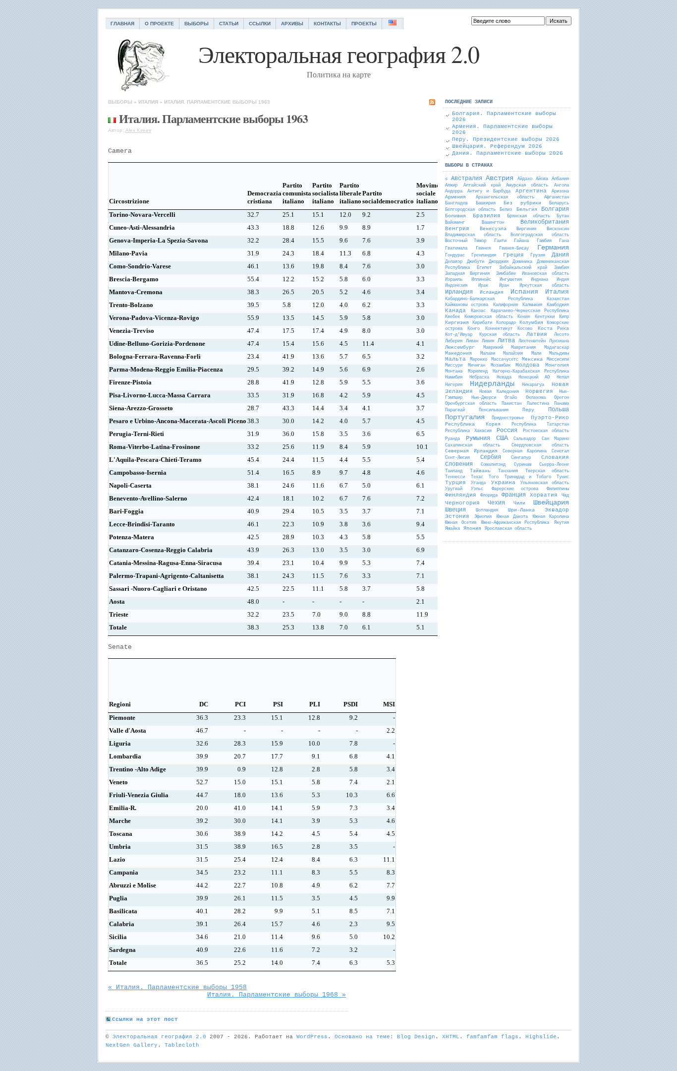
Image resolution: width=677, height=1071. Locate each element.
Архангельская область (505, 197)
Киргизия (457, 322)
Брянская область (528, 216)
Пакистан (511, 403)
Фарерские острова (515, 489)
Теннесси (455, 477)
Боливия (455, 216)
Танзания (508, 471)
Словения (459, 464)
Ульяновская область (544, 483)
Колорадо (506, 322)
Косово (524, 328)
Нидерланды (492, 384)
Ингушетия (511, 279)
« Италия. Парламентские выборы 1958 (177, 987)
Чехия (496, 503)
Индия (563, 279)
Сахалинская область (472, 445)
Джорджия (498, 261)
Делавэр (453, 261)
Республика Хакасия (468, 431)
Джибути (475, 261)
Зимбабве (506, 273)
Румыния (478, 438)
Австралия (466, 178)
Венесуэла (493, 229)
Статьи (228, 23)
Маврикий (493, 347)
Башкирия (486, 203)
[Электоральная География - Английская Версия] (392, 23)
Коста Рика (553, 328)
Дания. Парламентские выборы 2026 (507, 153)
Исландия (492, 292)
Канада (455, 311)
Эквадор (557, 510)
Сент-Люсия (457, 457)
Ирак (483, 285)
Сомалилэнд (493, 464)
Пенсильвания (493, 410)
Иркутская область (544, 285)
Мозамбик (500, 365)
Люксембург (460, 347)
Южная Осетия (460, 522)
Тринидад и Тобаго (528, 477)
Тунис (563, 477)
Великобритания (544, 222)
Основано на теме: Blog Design (385, 1037)
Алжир (451, 185)
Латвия (536, 334)
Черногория (462, 503)
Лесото (561, 334)
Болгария (555, 209)
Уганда (478, 483)
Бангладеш (456, 203)
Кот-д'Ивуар (458, 334)
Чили (519, 503)
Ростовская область (546, 431)
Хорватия (544, 495)
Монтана (453, 371)
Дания (560, 255)
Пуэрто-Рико (550, 418)
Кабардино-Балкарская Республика (489, 299)
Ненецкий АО (533, 377)
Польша (558, 409)
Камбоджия (558, 305)
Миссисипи (558, 359)
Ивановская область (545, 273)
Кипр (564, 317)
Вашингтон (493, 222)
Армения (455, 197)
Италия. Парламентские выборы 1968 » (276, 995)
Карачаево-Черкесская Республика (530, 311)
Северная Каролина (525, 451)
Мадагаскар (556, 347)
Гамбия (544, 241)
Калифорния (505, 305)
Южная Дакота (512, 516)
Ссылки (260, 23)
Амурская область (527, 185)
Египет (484, 267)
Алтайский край (482, 185)
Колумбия (531, 322)
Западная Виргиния (467, 273)
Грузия (537, 255)
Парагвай (455, 410)
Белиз (506, 209)
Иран (504, 285)
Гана (564, 241)
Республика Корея (473, 424)
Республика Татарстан (540, 424)
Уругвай (453, 489)
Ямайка (452, 528)
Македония (458, 353)
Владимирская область (473, 235)
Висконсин (558, 229)
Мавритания (523, 347)
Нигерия (453, 384)
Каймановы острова (466, 305)
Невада (504, 377)
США (502, 438)
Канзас (478, 311)
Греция (513, 255)
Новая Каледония (499, 391)
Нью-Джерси (483, 397)
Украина (503, 483)
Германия (553, 248)
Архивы (292, 23)
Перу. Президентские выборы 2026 (506, 139)
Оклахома (536, 397)
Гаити (500, 241)
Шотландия (487, 510)
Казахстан (558, 299)
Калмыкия (532, 305)
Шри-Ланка (521, 510)
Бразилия (487, 216)
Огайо (511, 397)
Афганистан (556, 197)
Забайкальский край (523, 267)
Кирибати (482, 322)
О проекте (159, 23)
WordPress (312, 1037)
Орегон (561, 397)
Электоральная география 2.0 (159, 1037)
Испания (524, 292)
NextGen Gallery (132, 1045)
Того (494, 477)
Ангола (561, 185)
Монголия (557, 365)
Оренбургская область (471, 403)
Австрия (499, 178)
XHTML (450, 1037)
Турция (455, 483)
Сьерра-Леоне (554, 464)
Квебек (452, 317)
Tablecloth (182, 1045)
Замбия (561, 267)
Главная (122, 23)
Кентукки (545, 317)
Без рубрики (522, 203)
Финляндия (460, 495)
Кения (523, 317)
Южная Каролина (551, 516)
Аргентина (531, 191)
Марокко (478, 359)
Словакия (555, 457)
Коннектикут (498, 328)
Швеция (455, 509)
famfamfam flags (492, 1037)
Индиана (539, 279)
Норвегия (539, 391)
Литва (506, 340)
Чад (565, 495)
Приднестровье (508, 418)
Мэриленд (478, 371)
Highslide (541, 1037)
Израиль (453, 279)
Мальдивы (559, 353)
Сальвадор (524, 439)
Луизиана (559, 341)
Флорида (489, 495)
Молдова (527, 365)
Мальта (455, 359)
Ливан (472, 341)
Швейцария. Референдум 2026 (497, 146)
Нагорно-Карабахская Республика (531, 371)
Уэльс (477, 489)
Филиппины (558, 489)
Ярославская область (508, 528)
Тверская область (547, 471)
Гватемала (456, 248)
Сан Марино (555, 439)
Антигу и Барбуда (488, 191)
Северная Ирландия (471, 451)
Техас (477, 477)
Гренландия (483, 255)
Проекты (364, 23)
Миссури (453, 365)
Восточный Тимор (465, 241)
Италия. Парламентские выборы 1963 (217, 102)
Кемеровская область (488, 317)
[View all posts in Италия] (112, 118)
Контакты (327, 23)
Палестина (538, 403)
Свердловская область (540, 445)
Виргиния (526, 229)
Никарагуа (533, 384)
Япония (472, 528)
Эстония (457, 516)
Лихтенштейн (532, 341)
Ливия (488, 341)
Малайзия (513, 353)
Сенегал (560, 451)
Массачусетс (504, 359)
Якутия (561, 522)
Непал (563, 377)
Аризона (560, 191)
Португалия (465, 417)
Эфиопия (483, 516)
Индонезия (456, 285)
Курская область (499, 334)
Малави (487, 353)
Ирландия (459, 292)
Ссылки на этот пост (145, 1019)
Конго (473, 328)
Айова (542, 179)
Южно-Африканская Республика (515, 522)
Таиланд (453, 471)
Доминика (522, 261)
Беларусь (559, 203)
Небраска (479, 377)
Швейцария (551, 502)
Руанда (452, 439)
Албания (560, 179)
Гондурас (455, 255)
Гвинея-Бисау (514, 248)
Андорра (453, 191)
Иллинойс (481, 279)
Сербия (490, 457)
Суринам (522, 464)
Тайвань (480, 471)
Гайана (521, 241)
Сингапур (521, 457)
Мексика (532, 359)
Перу (528, 410)
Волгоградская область (539, 235)
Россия (507, 430)
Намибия (453, 377)
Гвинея (483, 248)
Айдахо (524, 179)
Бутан (563, 216)
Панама (561, 403)
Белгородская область (470, 209)
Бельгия (526, 209)
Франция (514, 495)
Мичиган (476, 365)
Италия (148, 102)
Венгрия (457, 229)
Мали (536, 353)
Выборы (196, 23)
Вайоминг (455, 222)
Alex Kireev (138, 130)
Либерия (453, 341)
